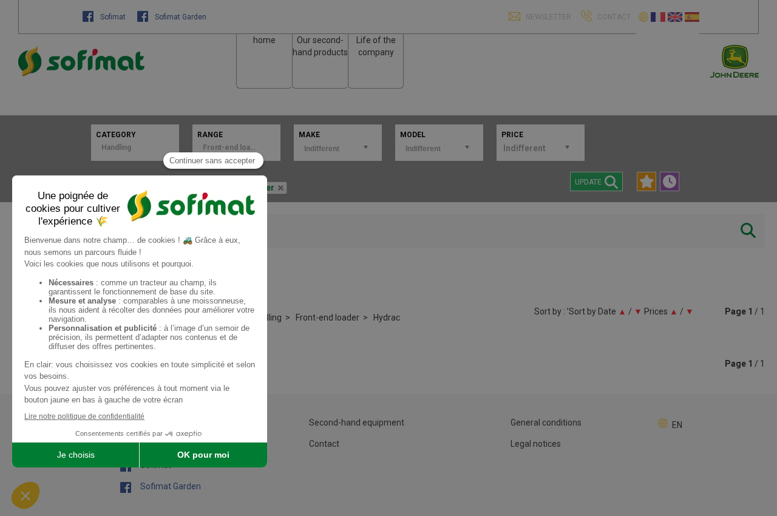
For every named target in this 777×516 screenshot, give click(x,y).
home (264, 40)
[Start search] (748, 231)
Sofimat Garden (179, 17)
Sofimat (112, 17)
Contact (324, 444)
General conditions (546, 422)
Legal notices (536, 444)
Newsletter (547, 17)
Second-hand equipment (356, 422)
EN (677, 425)
